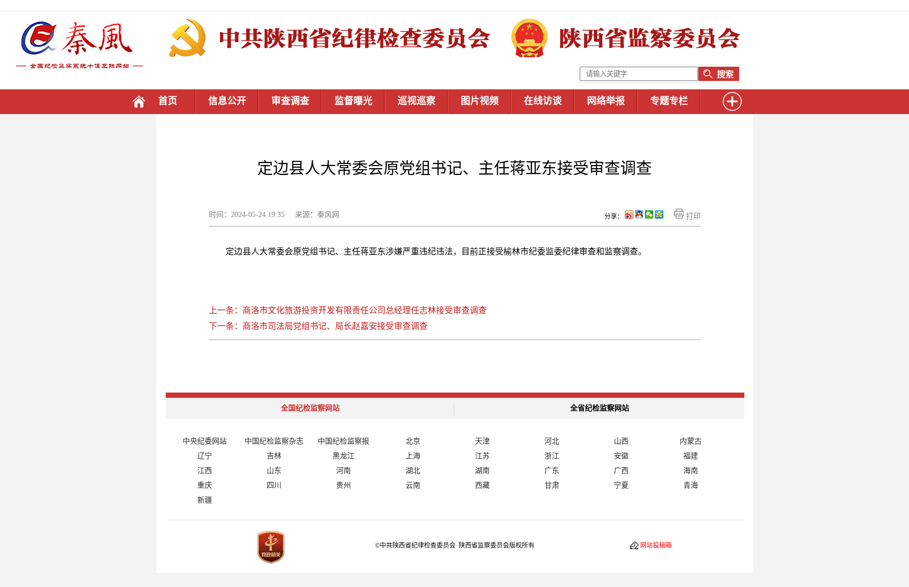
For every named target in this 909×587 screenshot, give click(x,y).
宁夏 (621, 485)
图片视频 (480, 101)
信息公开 (227, 101)
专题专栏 (669, 101)
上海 (413, 456)
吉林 (274, 456)
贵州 (343, 485)
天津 (482, 441)
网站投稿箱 (656, 545)
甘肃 (551, 485)
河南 (343, 471)
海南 (690, 471)
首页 (167, 101)
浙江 (551, 456)
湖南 (482, 471)
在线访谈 (543, 101)
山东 (274, 471)
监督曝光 (353, 101)
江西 (204, 471)
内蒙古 (691, 441)
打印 (692, 216)
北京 (413, 441)
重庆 (204, 485)
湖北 (413, 471)
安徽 (621, 456)
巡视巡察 (417, 101)
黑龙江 (343, 456)
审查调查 (290, 101)
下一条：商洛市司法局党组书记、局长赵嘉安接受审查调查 (318, 326)
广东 (551, 471)
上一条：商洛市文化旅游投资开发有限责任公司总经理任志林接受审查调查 (348, 310)
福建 (690, 456)
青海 (690, 485)
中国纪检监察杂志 (274, 441)
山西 (621, 441)
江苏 (482, 456)
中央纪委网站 (205, 441)
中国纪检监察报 (343, 441)
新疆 (204, 500)
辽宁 (204, 456)
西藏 (482, 485)
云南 (413, 485)
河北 (551, 441)
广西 (621, 471)
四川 (274, 485)
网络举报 (606, 101)
